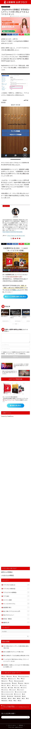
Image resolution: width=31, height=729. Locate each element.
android (15, 676)
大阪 (24, 698)
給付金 (20, 700)
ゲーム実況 (17, 687)
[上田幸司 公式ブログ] (15, 2)
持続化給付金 (5, 700)
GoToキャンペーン (12, 678)
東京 (15, 700)
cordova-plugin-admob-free (24, 676)
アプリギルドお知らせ (5, 6)
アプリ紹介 (16, 596)
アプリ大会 (4, 687)
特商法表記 (21, 725)
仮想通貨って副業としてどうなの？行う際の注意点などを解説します (16, 665)
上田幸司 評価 (18, 696)
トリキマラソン (5, 689)
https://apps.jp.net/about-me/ (16, 235)
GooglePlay (5, 678)
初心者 (10, 698)
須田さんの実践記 (7, 572)
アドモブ (4, 685)
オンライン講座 (16, 600)
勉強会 (19, 698)
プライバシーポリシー (12, 725)
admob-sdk (10, 676)
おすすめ (27, 683)
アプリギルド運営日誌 (16, 588)
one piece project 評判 (6, 683)
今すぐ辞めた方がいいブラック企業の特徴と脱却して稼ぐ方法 (16, 647)
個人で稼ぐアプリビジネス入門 (16, 611)
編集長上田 (16, 622)
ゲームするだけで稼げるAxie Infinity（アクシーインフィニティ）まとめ (16, 660)
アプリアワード (16, 685)
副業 (14, 698)
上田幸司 (4, 696)
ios (18, 678)
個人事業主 (4, 698)
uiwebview (15, 683)
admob (4, 676)
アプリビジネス (23, 685)
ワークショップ (18, 694)
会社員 (24, 696)
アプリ (9, 685)
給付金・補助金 (16, 618)
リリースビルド (21, 689)
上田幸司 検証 (10, 696)
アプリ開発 (11, 687)
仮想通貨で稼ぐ (16, 607)
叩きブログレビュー (16, 615)
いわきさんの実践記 (7, 575)
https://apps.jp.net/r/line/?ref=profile (12, 231)
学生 (28, 698)
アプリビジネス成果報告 (16, 592)
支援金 (11, 700)
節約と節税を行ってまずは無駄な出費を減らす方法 (16, 655)
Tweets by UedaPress (7, 416)
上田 (24, 694)
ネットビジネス (13, 689)
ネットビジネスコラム (16, 603)
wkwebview (21, 683)
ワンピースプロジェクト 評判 (8, 694)
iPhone (23, 678)
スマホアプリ (24, 687)
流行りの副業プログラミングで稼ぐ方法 (13, 651)
